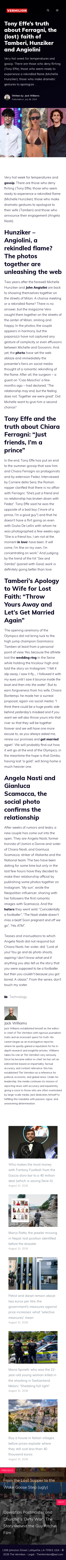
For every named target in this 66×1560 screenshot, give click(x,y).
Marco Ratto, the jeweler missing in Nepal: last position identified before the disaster (32, 1238)
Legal (31, 1554)
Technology (18, 997)
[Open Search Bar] (48, 10)
